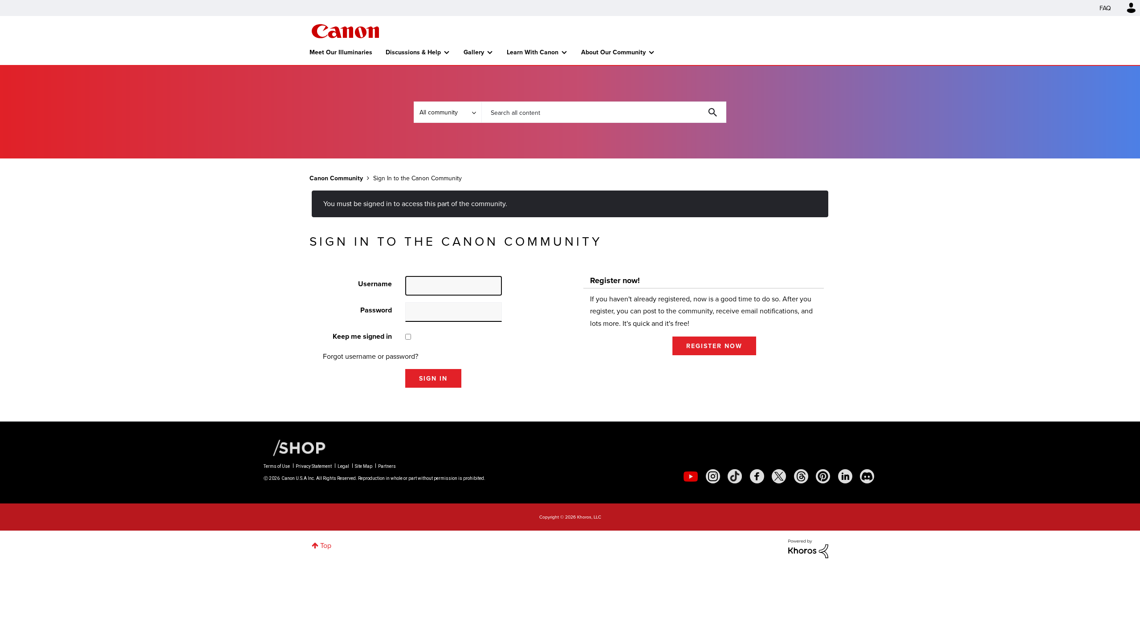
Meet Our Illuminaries (340, 52)
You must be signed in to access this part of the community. (415, 203)
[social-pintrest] (823, 476)
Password (376, 310)
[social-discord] (867, 476)
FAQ (1105, 8)
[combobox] (603, 112)
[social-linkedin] (845, 476)
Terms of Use (277, 466)
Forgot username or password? (370, 356)
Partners (387, 466)
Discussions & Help (413, 52)
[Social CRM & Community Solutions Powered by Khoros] (808, 548)
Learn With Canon (532, 52)
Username (375, 284)
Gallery (474, 52)
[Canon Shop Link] (295, 447)
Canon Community (345, 31)
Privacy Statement (314, 466)
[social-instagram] (713, 476)
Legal (343, 466)
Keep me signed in (362, 336)
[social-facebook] (757, 476)
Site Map (363, 466)
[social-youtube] (691, 476)
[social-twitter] (779, 476)
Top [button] (325, 545)
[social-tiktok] (735, 476)
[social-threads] (801, 476)
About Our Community (613, 52)
